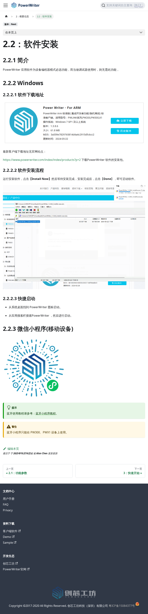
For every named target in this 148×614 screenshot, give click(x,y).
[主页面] (6, 16)
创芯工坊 (8, 563)
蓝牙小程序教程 (46, 413)
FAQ (5, 504)
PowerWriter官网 (14, 569)
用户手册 (8, 499)
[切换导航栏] (5, 5)
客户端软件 (10, 531)
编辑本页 (13, 449)
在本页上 (11, 32)
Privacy (8, 510)
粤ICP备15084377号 (122, 606)
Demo (7, 537)
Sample (8, 543)
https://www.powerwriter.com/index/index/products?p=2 (42, 160)
